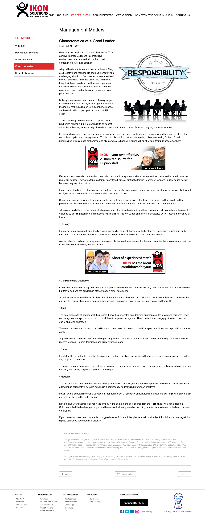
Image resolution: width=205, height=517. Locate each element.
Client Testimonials (24, 72)
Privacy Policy (146, 511)
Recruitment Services (26, 52)
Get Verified (124, 15)
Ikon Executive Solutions (21, 506)
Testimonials (69, 508)
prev (67, 474)
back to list (127, 474)
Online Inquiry (95, 502)
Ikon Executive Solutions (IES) (154, 15)
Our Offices (94, 499)
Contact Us (183, 15)
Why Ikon (20, 45)
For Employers (80, 15)
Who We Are (20, 499)
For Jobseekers (103, 15)
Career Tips (69, 505)
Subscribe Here (134, 502)
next (183, 474)
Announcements (23, 59)
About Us (62, 15)
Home (50, 15)
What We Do (20, 502)
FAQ (66, 511)
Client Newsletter (24, 66)
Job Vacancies (70, 499)
